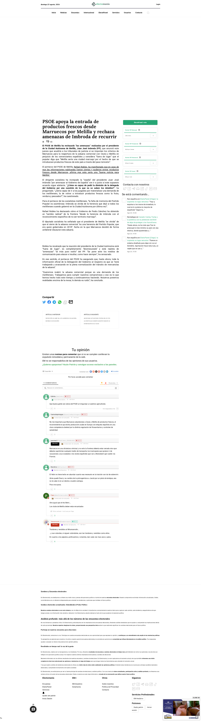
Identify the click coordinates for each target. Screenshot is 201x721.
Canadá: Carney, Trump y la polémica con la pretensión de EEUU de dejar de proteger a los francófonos (142, 219)
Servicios (115, 13)
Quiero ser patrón (48, 696)
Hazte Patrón (69, 364)
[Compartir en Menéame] (65, 302)
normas (59, 354)
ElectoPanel (103, 13)
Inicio (54, 13)
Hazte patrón (138, 707)
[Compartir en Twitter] (44, 302)
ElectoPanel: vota (140, 122)
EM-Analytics (77, 684)
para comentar (70, 354)
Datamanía (76, 687)
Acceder (116, 371)
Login (158, 4)
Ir (153, 135)
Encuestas (75, 13)
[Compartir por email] (70, 302)
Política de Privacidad (110, 687)
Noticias (63, 13)
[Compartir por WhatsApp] (60, 302)
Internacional (89, 13)
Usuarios (127, 13)
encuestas (100, 652)
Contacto (138, 13)
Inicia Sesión (47, 699)
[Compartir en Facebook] (49, 302)
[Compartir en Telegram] (55, 302)
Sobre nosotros (108, 684)
